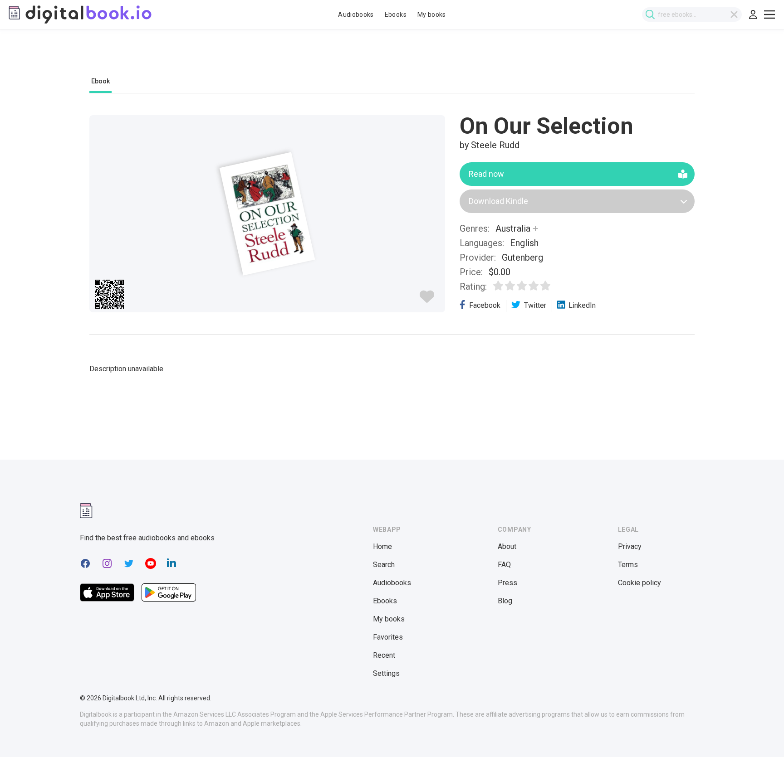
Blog (505, 601)
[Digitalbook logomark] (86, 510)
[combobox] (692, 14)
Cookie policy (639, 582)
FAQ (504, 564)
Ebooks (396, 14)
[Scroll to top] (760, 733)
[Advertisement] (392, 57)
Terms (628, 564)
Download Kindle (498, 201)
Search (384, 564)
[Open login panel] (753, 14)
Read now (486, 174)
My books (431, 14)
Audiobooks (356, 14)
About (507, 546)
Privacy (630, 546)
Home (382, 546)
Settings (386, 673)
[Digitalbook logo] (79, 14)
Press (507, 582)
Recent (384, 655)
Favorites (388, 637)
